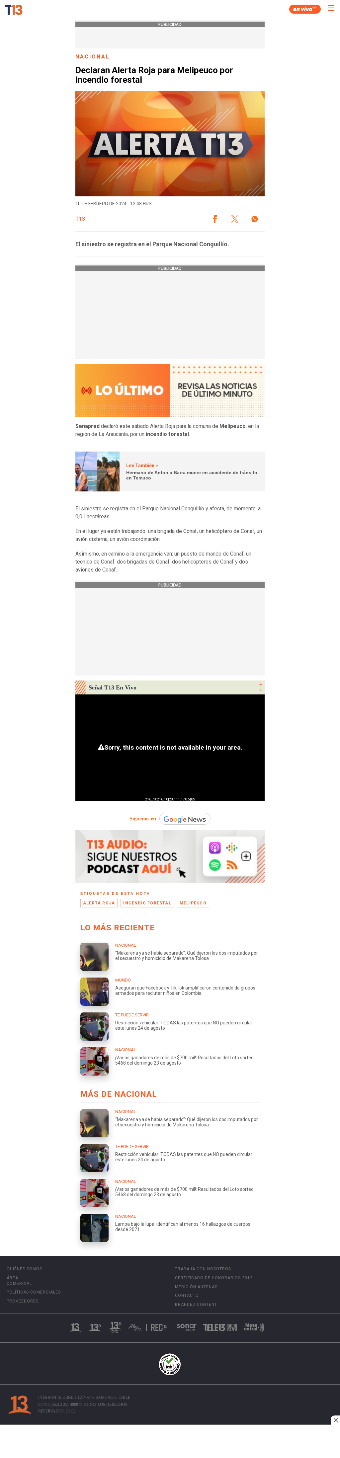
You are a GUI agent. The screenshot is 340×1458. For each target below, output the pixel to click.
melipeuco (193, 903)
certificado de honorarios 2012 (214, 1278)
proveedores (23, 1301)
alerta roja (99, 903)
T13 (80, 219)
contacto (187, 1295)
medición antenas (196, 1287)
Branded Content (196, 1304)
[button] (215, 219)
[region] (170, 1442)
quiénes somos (24, 1269)
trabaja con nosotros (203, 1269)
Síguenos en (142, 818)
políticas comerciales (34, 1292)
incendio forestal (147, 903)
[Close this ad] (335, 1420)
